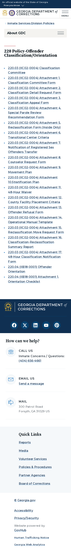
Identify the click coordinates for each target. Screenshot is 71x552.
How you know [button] (12, 5)
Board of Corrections (34, 483)
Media (23, 450)
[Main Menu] (64, 13)
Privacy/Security (26, 518)
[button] (61, 33)
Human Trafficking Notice (31, 537)
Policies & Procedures (35, 467)
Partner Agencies (32, 475)
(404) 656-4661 (30, 360)
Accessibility (23, 510)
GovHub (20, 530)
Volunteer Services (33, 459)
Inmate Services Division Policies (30, 23)
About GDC (16, 33)
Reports (25, 442)
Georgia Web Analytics (29, 544)
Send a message (31, 383)
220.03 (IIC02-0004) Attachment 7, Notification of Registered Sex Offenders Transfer (34, 147)
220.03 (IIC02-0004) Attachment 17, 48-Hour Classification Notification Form (35, 256)
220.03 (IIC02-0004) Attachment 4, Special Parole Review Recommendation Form (34, 112)
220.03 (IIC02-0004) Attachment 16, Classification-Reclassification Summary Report (35, 242)
